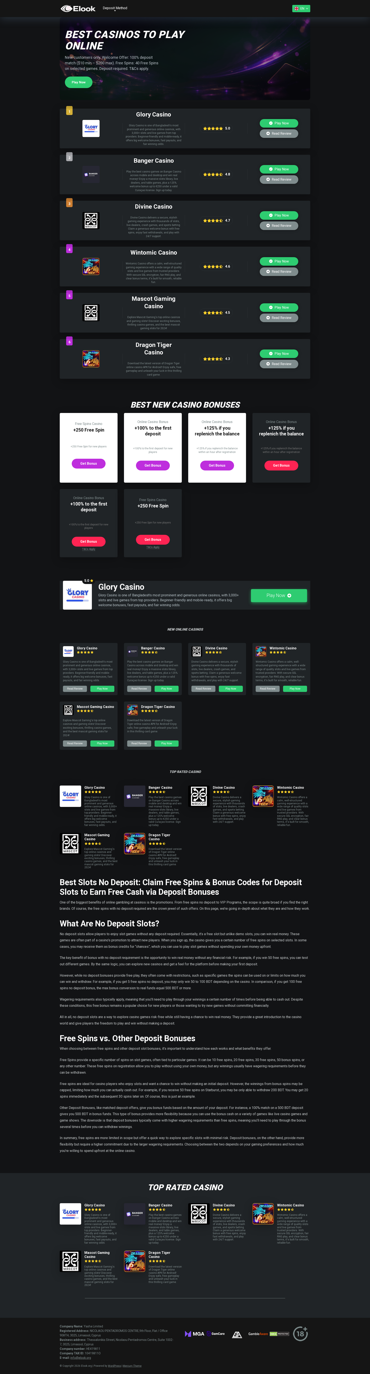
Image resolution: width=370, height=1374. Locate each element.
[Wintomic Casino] (91, 274)
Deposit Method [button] (115, 8)
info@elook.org (80, 1357)
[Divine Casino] (91, 228)
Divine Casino (216, 648)
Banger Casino (153, 648)
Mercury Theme (132, 1365)
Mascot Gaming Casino (95, 707)
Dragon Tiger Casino (158, 707)
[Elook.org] (78, 8)
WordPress (114, 1365)
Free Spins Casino (88, 424)
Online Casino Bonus (152, 422)
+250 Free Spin (88, 430)
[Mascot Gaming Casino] (91, 320)
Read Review (281, 133)
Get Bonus (88, 463)
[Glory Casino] (91, 136)
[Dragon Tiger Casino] (91, 366)
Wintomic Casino (283, 648)
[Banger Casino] (91, 182)
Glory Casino (87, 648)
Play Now (79, 82)
